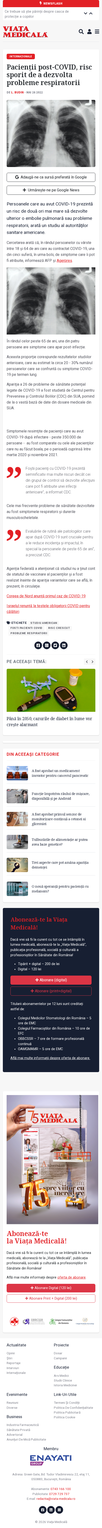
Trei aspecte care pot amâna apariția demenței (60, 864)
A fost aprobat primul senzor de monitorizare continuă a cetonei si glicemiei (59, 819)
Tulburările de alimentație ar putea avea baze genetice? (60, 842)
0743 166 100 (61, 1489)
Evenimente (17, 1394)
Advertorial (15, 1434)
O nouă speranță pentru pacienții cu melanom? (60, 888)
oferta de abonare (71, 1277)
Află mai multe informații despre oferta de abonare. (50, 1058)
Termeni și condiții (67, 1402)
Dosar (58, 1353)
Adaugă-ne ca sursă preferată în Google (53, 177)
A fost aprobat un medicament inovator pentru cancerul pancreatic (60, 773)
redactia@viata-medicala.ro (56, 1499)
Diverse (12, 1407)
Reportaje (13, 1363)
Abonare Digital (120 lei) (52, 1288)
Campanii (60, 1358)
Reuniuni (12, 1402)
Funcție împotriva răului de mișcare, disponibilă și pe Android (60, 796)
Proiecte (61, 1345)
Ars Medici (61, 1375)
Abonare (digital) (53, 980)
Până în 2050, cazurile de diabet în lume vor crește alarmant (49, 721)
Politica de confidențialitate (73, 1407)
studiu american (43, 623)
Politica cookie (64, 1417)
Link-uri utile (65, 1394)
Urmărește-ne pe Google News (53, 190)
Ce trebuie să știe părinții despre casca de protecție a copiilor (37, 14)
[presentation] (87, 662)
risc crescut (59, 628)
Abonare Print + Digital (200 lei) (52, 1298)
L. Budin (17, 92)
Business (14, 1416)
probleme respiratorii (28, 633)
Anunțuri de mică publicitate (26, 1439)
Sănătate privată (18, 1430)
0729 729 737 (59, 1494)
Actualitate (16, 1345)
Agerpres (64, 260)
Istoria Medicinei (65, 1385)
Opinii (11, 1353)
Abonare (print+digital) (53, 991)
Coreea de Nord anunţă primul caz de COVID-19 (46, 596)
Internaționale (16, 1373)
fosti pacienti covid (26, 628)
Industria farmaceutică (23, 1425)
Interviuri (13, 1368)
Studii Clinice (63, 1380)
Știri (9, 1358)
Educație (61, 1367)
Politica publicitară (67, 1412)
